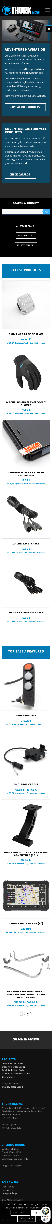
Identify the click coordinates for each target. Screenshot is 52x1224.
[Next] (46, 413)
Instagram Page (9, 1193)
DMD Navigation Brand (12, 1087)
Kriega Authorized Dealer (13, 1067)
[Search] (46, 211)
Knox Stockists (8, 1077)
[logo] (21, 10)
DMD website (38, 95)
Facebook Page (9, 1190)
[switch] (45, 1219)
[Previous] (6, 413)
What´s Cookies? (20, 1212)
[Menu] (46, 10)
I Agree (37, 1212)
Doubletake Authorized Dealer (16, 1073)
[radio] (23, 1013)
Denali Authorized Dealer (13, 1070)
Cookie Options (26, 1219)
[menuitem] (46, 10)
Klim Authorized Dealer (12, 1063)
